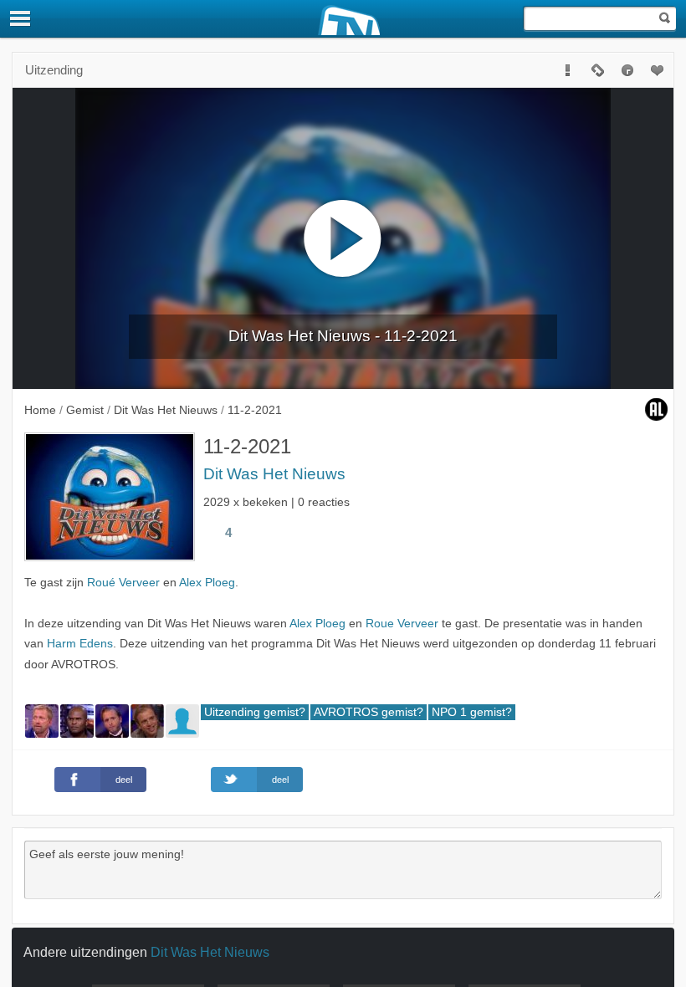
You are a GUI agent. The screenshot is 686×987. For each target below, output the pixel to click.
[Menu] (21, 18)
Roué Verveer (123, 582)
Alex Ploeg (207, 582)
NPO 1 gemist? (472, 712)
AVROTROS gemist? (368, 712)
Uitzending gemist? (254, 712)
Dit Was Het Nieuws (274, 474)
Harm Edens (80, 643)
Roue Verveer (402, 623)
